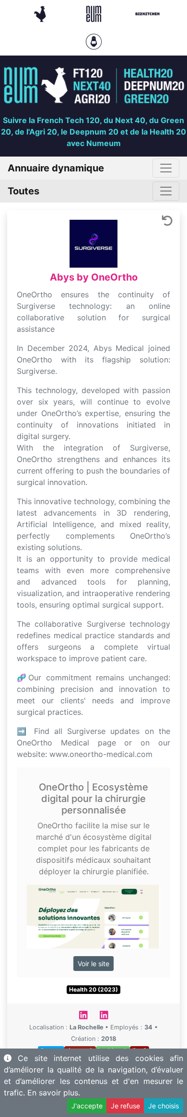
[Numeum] (95, 13)
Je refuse (125, 1106)
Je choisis (163, 1106)
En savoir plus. (53, 1092)
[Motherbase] (93, 40)
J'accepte (87, 1106)
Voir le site (93, 963)
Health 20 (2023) (93, 989)
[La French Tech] (41, 13)
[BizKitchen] (147, 13)
